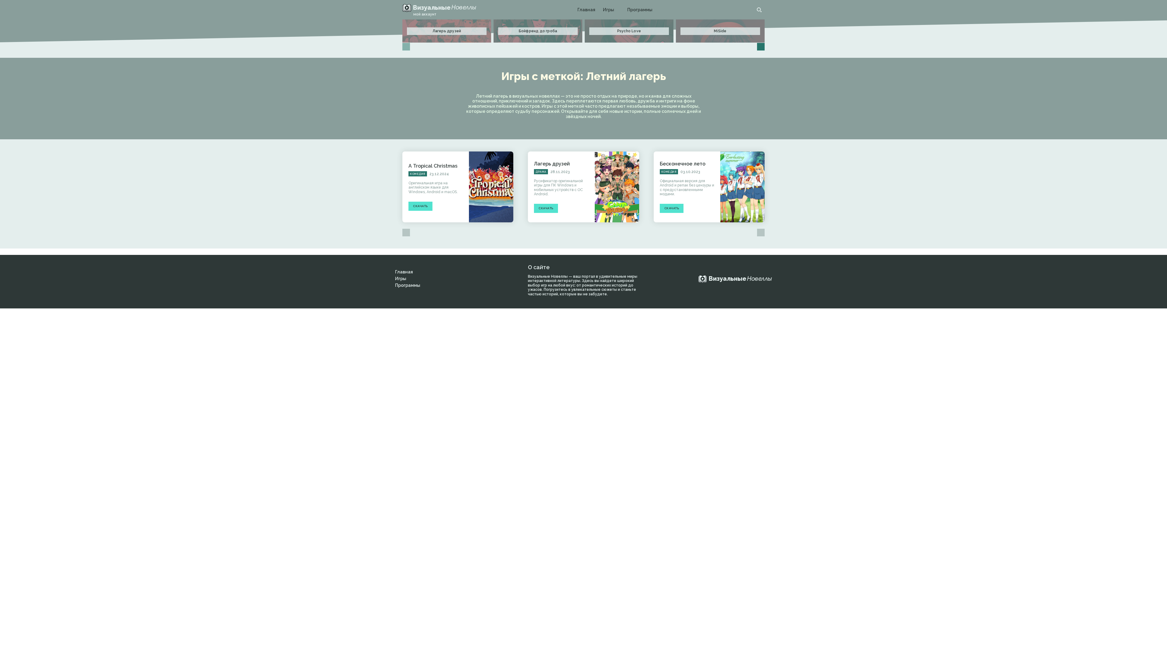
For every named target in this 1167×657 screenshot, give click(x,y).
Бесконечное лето (682, 164)
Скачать (420, 206)
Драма (540, 171)
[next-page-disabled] (761, 232)
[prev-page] (406, 46)
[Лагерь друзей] (617, 187)
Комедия (417, 174)
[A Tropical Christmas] (491, 187)
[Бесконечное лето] (742, 187)
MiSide (720, 31)
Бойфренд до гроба (538, 31)
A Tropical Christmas (432, 166)
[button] (759, 9)
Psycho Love (629, 31)
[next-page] (761, 46)
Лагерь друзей (446, 31)
